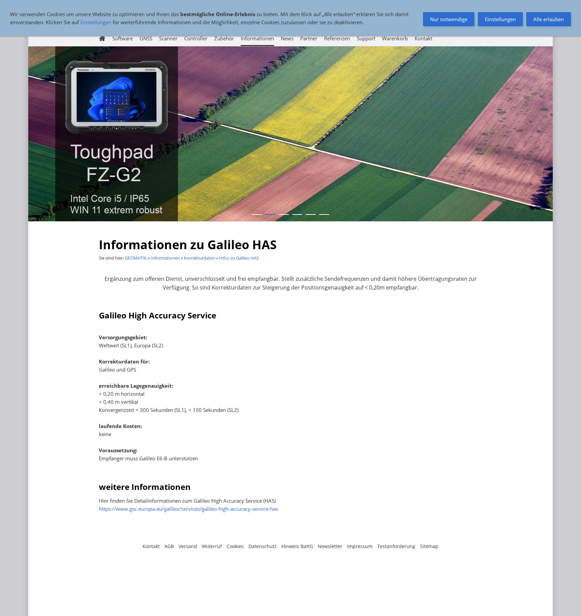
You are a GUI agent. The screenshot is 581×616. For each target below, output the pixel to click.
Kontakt (151, 546)
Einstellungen (95, 22)
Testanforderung (396, 546)
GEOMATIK (136, 258)
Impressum (360, 546)
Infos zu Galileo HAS (239, 258)
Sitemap (429, 546)
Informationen (165, 258)
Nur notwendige (448, 19)
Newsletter (330, 546)
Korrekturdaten (199, 258)
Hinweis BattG (297, 546)
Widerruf (212, 546)
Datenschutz (262, 546)
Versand (188, 546)
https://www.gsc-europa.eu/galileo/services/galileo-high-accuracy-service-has (188, 508)
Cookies (235, 546)
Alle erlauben (548, 19)
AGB (169, 546)
